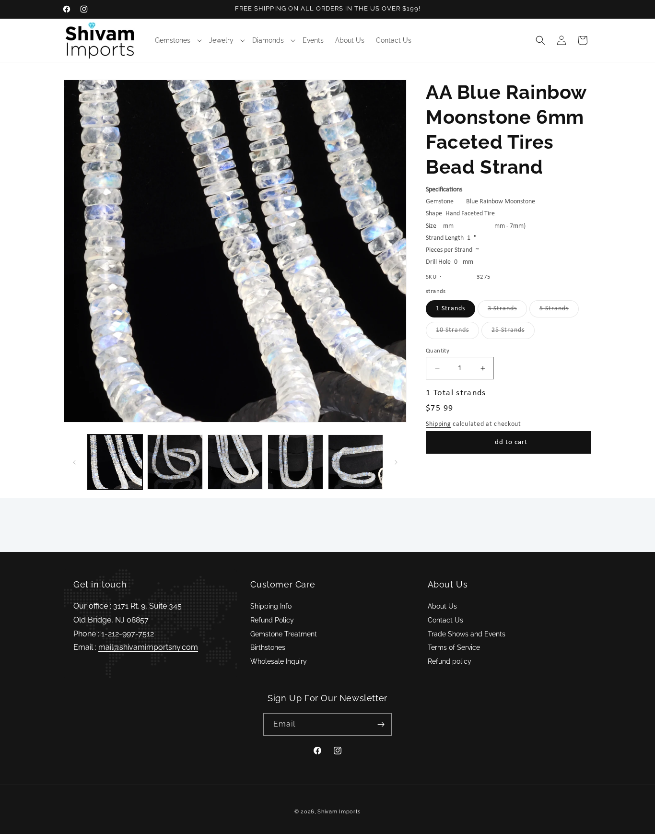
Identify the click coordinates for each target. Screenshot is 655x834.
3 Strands (507, 311)
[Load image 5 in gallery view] (355, 462)
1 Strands (450, 308)
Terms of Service (454, 647)
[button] (176, 40)
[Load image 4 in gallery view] (295, 462)
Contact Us (445, 620)
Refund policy (449, 661)
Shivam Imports (339, 812)
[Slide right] (396, 462)
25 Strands (513, 332)
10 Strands (457, 332)
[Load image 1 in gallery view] (114, 462)
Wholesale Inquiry (278, 661)
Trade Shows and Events (466, 634)
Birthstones (267, 647)
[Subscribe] (380, 724)
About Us (442, 606)
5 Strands (559, 311)
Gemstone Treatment (283, 634)
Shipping (438, 424)
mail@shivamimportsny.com (148, 647)
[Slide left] (74, 462)
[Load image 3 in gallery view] (235, 462)
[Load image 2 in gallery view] (174, 462)
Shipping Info (271, 606)
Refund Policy (272, 620)
